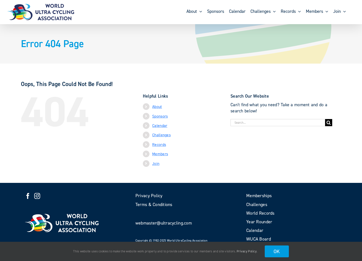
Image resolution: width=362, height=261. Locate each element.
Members (160, 154)
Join (155, 163)
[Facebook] (28, 196)
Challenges (161, 135)
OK (277, 251)
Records (159, 144)
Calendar (159, 125)
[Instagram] (37, 196)
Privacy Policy (247, 251)
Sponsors (160, 116)
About (157, 106)
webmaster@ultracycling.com (163, 223)
